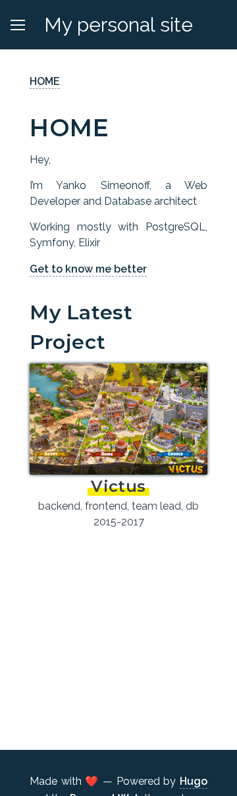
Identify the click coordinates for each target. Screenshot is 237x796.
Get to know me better (88, 269)
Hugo (193, 781)
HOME (45, 81)
